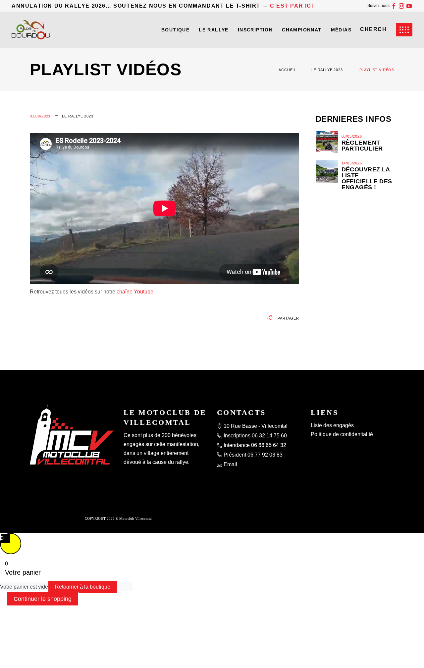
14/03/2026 (352, 163)
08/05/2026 (352, 136)
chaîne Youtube (135, 291)
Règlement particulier (362, 145)
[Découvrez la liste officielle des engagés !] (327, 171)
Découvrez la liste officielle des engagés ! (367, 178)
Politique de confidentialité (342, 434)
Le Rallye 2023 (327, 70)
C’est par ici (291, 6)
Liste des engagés (332, 425)
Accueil (287, 70)
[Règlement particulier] (327, 142)
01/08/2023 (40, 116)
